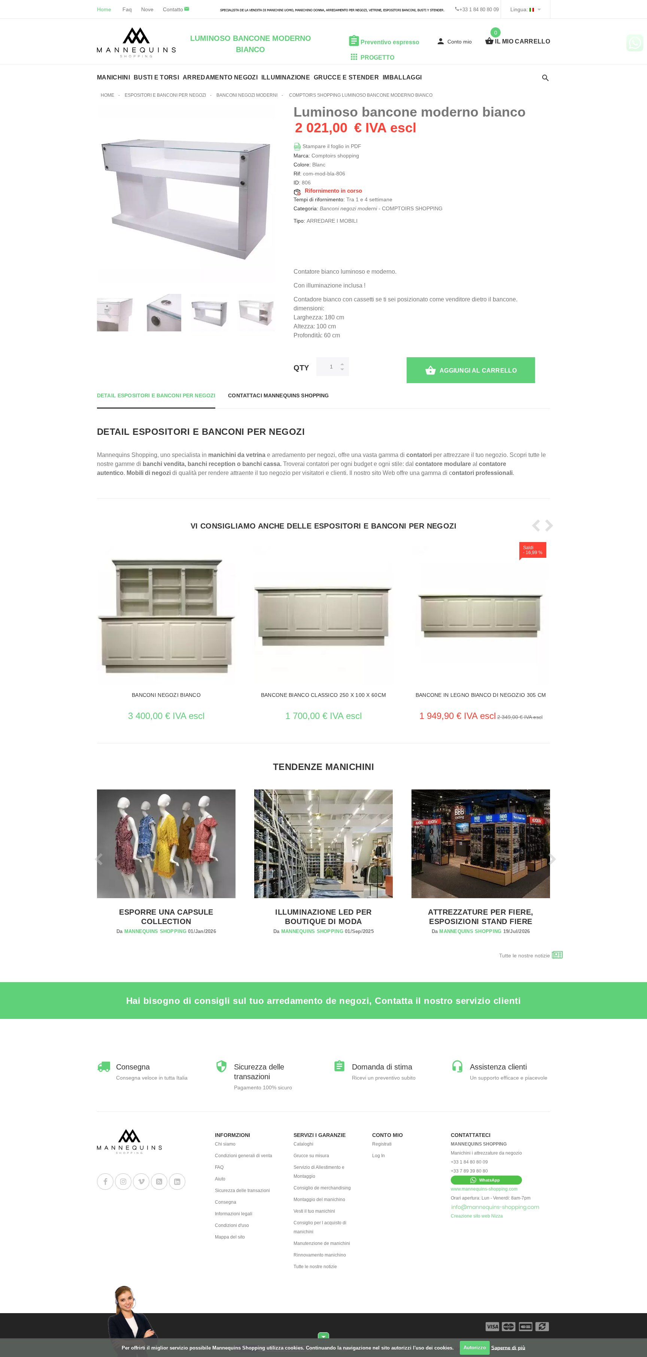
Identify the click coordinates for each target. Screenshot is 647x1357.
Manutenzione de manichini (322, 1243)
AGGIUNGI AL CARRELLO (478, 370)
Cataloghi (303, 1144)
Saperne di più (508, 1347)
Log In (378, 1155)
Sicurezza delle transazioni (242, 1190)
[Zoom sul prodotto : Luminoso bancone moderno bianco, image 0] (162, 312)
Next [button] (265, 312)
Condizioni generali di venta (243, 1155)
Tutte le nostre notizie (524, 956)
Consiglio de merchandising (322, 1188)
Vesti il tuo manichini (314, 1211)
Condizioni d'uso (232, 1225)
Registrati (382, 1144)
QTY (301, 368)
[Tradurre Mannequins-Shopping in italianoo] (531, 9)
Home (104, 9)
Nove (147, 9)
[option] (166, 626)
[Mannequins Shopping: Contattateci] (495, 1207)
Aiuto (220, 1179)
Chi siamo (225, 1144)
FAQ (219, 1167)
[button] (486, 1180)
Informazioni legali (233, 1213)
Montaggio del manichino (319, 1199)
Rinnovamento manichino (320, 1255)
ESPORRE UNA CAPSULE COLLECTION (166, 917)
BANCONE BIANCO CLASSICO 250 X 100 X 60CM (323, 695)
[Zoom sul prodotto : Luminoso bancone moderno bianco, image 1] (209, 312)
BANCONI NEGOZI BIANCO (166, 695)
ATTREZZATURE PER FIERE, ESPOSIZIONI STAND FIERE (480, 917)
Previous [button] (106, 312)
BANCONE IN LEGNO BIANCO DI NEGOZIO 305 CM (481, 695)
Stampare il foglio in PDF (331, 146)
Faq (127, 9)
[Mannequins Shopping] (136, 42)
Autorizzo (475, 1347)
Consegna (225, 1202)
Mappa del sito (230, 1237)
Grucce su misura (311, 1155)
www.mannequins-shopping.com (484, 1189)
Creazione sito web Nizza (477, 1216)
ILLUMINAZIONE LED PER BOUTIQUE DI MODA (323, 917)
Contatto (173, 9)
